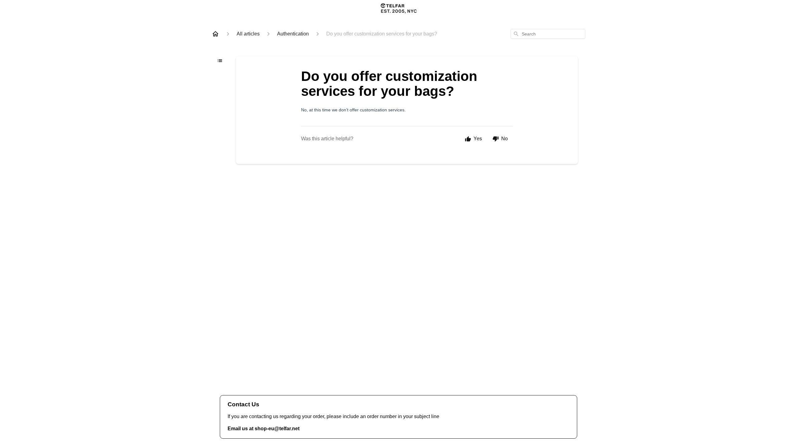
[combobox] (548, 34)
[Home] (215, 34)
